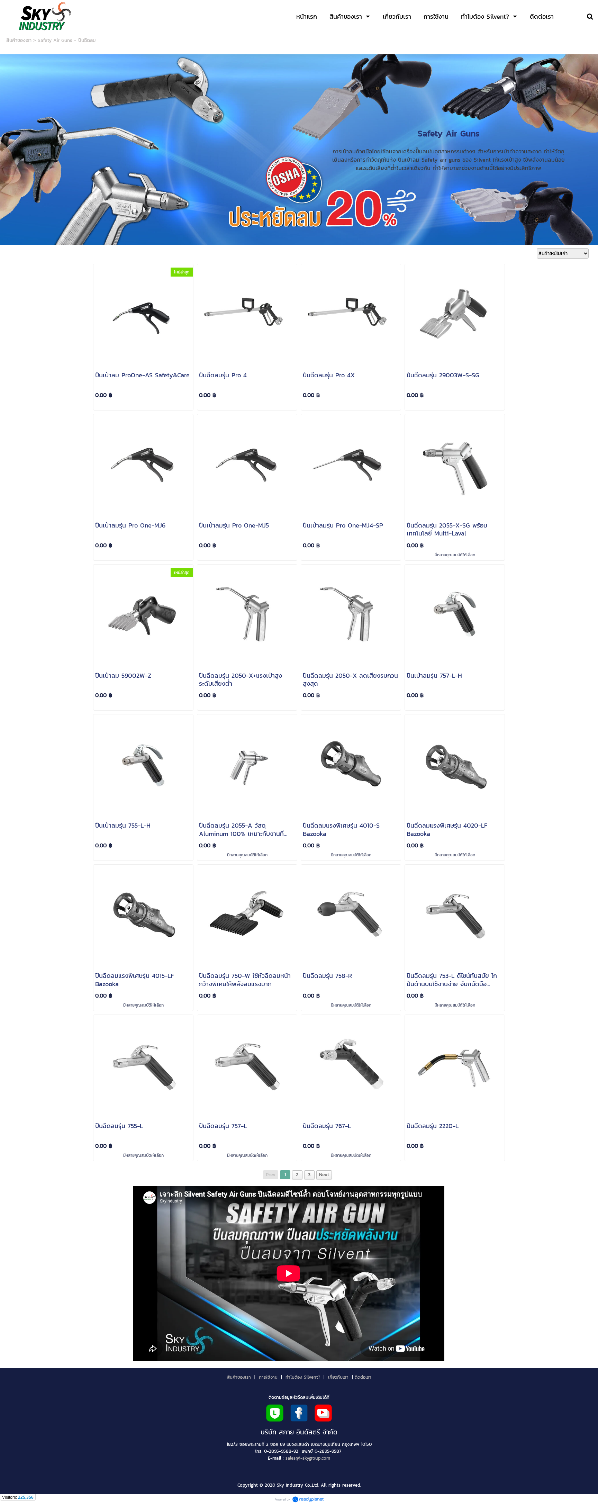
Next (324, 1174)
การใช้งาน (268, 1376)
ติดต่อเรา (363, 1376)
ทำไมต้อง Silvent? (303, 1376)
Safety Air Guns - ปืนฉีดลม (67, 40)
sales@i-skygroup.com (308, 1457)
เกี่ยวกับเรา (338, 1376)
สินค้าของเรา (18, 40)
